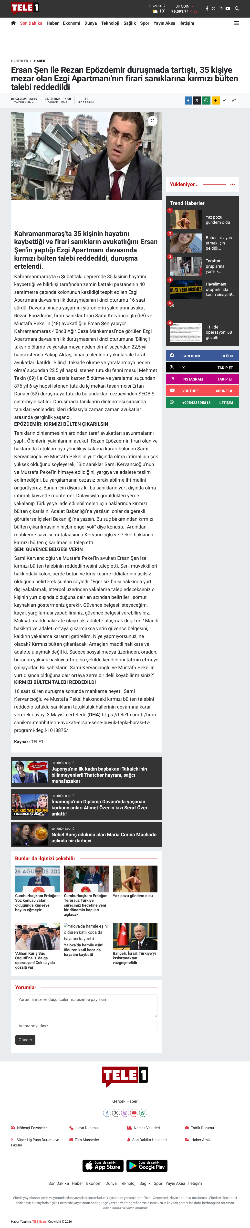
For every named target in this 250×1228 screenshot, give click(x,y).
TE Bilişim (39, 1221)
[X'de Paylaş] (197, 100)
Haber (53, 23)
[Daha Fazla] (216, 100)
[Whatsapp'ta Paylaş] (206, 100)
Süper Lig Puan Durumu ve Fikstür (35, 1142)
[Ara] (237, 9)
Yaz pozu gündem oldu (133, 895)
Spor (144, 23)
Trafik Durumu (202, 1128)
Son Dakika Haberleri (149, 1140)
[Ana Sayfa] (14, 23)
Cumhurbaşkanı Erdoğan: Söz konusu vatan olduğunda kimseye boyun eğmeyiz (37, 902)
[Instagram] (125, 1113)
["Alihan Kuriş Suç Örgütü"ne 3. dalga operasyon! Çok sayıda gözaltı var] (37, 936)
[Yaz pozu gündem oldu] (135, 878)
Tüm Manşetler (87, 1140)
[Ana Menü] (236, 23)
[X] (116, 1113)
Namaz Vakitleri (147, 1128)
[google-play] (147, 1165)
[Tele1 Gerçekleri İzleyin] (25, 9)
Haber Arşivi (201, 1140)
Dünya (90, 23)
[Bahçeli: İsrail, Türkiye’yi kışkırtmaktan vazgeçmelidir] (135, 936)
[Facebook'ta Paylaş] (188, 100)
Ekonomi (71, 23)
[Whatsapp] (143, 1113)
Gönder (25, 1039)
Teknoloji (110, 23)
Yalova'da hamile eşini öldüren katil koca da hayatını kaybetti (83, 950)
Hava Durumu (87, 1128)
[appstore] (103, 1165)
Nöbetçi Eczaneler (32, 1128)
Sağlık (130, 23)
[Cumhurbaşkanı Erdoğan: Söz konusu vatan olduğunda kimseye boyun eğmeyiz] (37, 878)
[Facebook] (107, 1113)
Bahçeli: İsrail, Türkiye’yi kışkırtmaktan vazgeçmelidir (134, 958)
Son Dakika (31, 23)
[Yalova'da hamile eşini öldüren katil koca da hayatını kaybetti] (86, 932)
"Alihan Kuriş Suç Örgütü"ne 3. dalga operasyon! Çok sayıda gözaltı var (35, 960)
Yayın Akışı (164, 23)
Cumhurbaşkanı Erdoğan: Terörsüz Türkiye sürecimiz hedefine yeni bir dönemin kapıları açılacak (86, 905)
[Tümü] (232, 184)
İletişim (186, 23)
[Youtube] (134, 1113)
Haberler (19, 61)
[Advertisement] (202, 142)
